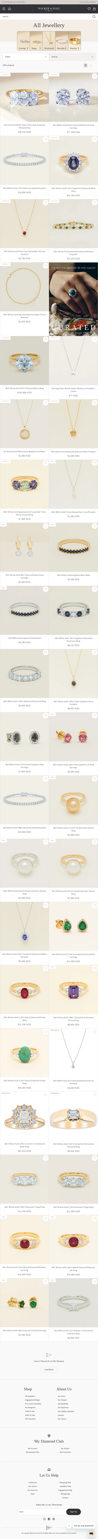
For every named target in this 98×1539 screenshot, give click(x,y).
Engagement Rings (32, 1400)
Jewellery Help (65, 1486)
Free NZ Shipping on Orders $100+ (14, 2)
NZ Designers (30, 1407)
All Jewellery (30, 1396)
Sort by (55, 57)
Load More (49, 1369)
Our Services (33, 1490)
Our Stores (62, 1419)
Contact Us (32, 1482)
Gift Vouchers (30, 1419)
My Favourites (65, 1452)
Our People (62, 1400)
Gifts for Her (30, 1411)
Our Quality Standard (66, 1411)
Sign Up (73, 1511)
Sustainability (63, 1404)
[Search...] (94, 16)
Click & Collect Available (87, 2)
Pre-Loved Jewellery (33, 1404)
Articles (65, 1498)
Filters (7, 57)
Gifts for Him (30, 1415)
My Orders (65, 1448)
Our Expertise (63, 1407)
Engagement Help (65, 1490)
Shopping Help (65, 1482)
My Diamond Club (32, 1452)
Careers (61, 1415)
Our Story (61, 1396)
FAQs (33, 1494)
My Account (32, 1448)
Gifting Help (65, 1494)
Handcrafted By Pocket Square (66, 1533)
